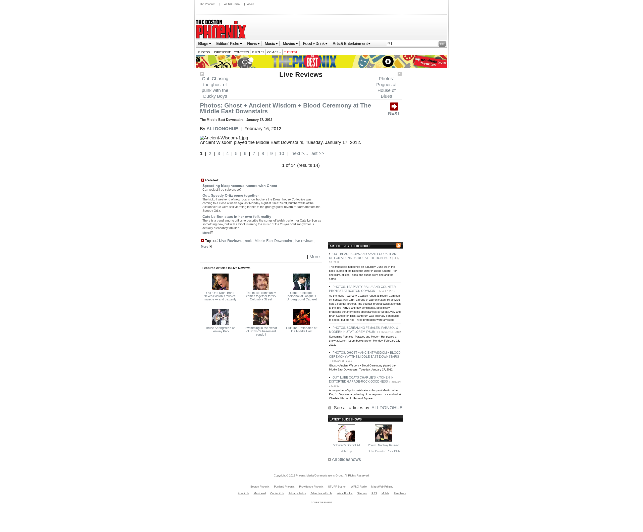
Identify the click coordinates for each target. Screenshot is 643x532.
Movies (289, 43)
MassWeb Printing (382, 486)
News (252, 43)
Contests (241, 52)
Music (270, 43)
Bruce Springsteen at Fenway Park (220, 329)
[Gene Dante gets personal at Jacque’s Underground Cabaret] (301, 288)
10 (281, 153)
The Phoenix (207, 4)
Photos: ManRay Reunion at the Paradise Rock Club (384, 448)
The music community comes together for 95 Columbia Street (261, 296)
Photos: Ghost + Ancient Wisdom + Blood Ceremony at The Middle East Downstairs (285, 108)
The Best (290, 52)
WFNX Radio (232, 4)
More (206, 233)
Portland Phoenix (284, 486)
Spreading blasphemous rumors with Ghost (239, 186)
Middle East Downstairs (273, 241)
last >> (316, 153)
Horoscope (222, 52)
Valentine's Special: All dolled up (346, 448)
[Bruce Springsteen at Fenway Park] (220, 323)
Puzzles (258, 52)
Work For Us (345, 493)
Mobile (385, 493)
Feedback (400, 493)
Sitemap (362, 493)
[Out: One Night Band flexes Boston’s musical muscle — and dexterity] (220, 288)
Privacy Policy (297, 493)
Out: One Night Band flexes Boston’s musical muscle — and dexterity (220, 296)
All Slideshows (346, 459)
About (250, 4)
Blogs (203, 43)
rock (248, 241)
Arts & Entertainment (350, 43)
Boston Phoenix (260, 486)
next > (297, 153)
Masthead (260, 493)
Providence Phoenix (311, 486)
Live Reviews (301, 74)
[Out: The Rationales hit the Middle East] (301, 323)
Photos (204, 52)
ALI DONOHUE (387, 407)
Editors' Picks (227, 43)
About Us (243, 493)
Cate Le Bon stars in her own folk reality (236, 217)
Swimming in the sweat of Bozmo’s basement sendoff (261, 331)
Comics (273, 52)
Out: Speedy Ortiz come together (230, 195)
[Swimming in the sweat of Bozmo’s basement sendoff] (261, 323)
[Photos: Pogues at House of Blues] (400, 74)
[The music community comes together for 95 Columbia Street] (261, 288)
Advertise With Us (321, 493)
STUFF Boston (337, 486)
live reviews (304, 241)
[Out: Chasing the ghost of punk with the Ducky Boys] (202, 74)
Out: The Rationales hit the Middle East (301, 329)
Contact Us (277, 493)
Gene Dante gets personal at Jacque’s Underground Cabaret (302, 296)
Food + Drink (314, 43)
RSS (374, 493)
